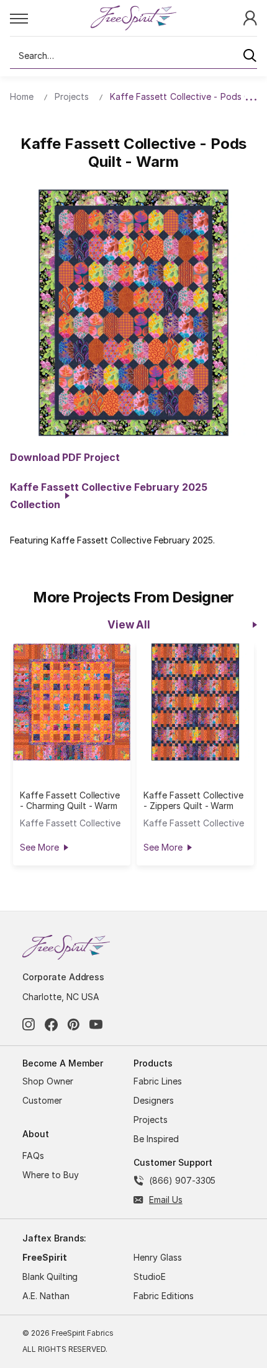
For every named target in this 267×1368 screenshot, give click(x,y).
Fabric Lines (158, 1081)
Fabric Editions (164, 1295)
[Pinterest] (73, 1024)
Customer (42, 1100)
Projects (151, 1119)
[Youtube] (95, 1024)
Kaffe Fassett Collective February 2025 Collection (108, 496)
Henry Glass (158, 1257)
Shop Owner (47, 1081)
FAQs (33, 1155)
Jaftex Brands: (54, 1238)
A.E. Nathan (46, 1295)
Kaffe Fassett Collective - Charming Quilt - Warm (70, 800)
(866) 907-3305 (182, 1180)
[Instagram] (28, 1024)
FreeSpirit (44, 1257)
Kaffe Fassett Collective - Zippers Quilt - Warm (193, 800)
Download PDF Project (65, 457)
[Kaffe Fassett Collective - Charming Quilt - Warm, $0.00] (71, 702)
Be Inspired (156, 1138)
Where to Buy (50, 1174)
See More (39, 847)
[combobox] (133, 56)
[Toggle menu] (49, 18)
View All (128, 625)
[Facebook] (51, 1024)
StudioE (150, 1276)
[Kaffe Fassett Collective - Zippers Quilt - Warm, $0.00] (195, 702)
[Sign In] (250, 17)
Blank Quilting (50, 1276)
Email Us (166, 1199)
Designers (154, 1100)
